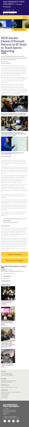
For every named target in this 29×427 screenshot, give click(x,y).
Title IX (4, 414)
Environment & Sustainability (9, 411)
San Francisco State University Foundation (10, 392)
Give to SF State (4, 395)
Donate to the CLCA (19, 29)
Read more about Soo (6, 280)
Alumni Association (5, 393)
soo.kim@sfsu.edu (7, 276)
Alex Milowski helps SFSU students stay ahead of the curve (7, 365)
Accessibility (6, 408)
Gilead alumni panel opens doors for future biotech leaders (7, 323)
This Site (12, 13)
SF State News (4, 396)
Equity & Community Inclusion (9, 410)
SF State (6, 13)
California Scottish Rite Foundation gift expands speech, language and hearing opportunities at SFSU (8, 344)
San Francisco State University (9, 416)
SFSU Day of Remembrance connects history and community (7, 302)
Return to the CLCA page (14, 260)
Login (13, 9)
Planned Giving (4, 397)
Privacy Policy (6, 413)
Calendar (8, 9)
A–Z (4, 9)
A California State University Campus (11, 417)
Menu (25, 18)
